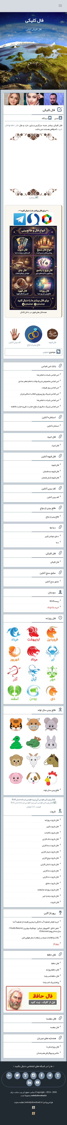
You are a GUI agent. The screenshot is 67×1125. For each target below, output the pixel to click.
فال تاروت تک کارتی (50, 839)
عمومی (45, 352)
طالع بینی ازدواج (52, 516)
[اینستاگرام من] (33, 1075)
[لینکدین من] (29, 1082)
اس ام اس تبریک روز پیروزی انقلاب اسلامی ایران (39, 394)
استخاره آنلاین (53, 426)
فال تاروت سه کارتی (50, 845)
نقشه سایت (19, 1102)
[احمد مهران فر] (54, 100)
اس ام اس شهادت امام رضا (48, 375)
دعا (57, 542)
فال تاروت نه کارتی (51, 870)
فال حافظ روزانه (52, 969)
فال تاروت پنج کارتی (50, 858)
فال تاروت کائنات (51, 832)
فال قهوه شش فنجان (50, 477)
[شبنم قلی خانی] (14, 100)
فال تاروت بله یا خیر (50, 896)
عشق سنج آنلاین (52, 581)
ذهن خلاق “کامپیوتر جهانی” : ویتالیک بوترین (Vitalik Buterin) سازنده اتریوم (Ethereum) (35, 929)
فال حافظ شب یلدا (51, 976)
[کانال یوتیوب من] (37, 1082)
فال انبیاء (55, 445)
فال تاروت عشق (52, 883)
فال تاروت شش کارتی (50, 864)
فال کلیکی (34, 20)
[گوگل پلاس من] (9, 1075)
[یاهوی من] (58, 1075)
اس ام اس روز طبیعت (50, 387)
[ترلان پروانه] (34, 100)
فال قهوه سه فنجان (51, 471)
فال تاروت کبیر (52, 826)
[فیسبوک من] (41, 1075)
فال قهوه (55, 465)
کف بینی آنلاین (53, 497)
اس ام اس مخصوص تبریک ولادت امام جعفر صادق (38, 381)
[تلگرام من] (50, 1075)
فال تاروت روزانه (52, 820)
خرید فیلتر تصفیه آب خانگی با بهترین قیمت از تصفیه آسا (36, 922)
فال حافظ (14, 125)
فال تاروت (54, 902)
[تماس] (25, 1075)
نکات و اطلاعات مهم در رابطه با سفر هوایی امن (40, 937)
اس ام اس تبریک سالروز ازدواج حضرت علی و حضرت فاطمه (35, 406)
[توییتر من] (17, 1075)
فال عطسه (54, 1027)
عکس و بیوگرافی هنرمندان (48, 1053)
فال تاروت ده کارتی (51, 877)
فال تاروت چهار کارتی (50, 851)
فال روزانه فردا (52, 1046)
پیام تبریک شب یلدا (51, 982)
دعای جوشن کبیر (52, 536)
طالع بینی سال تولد (51, 790)
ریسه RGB (54, 601)
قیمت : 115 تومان (33, 803)
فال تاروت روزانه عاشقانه (48, 889)
